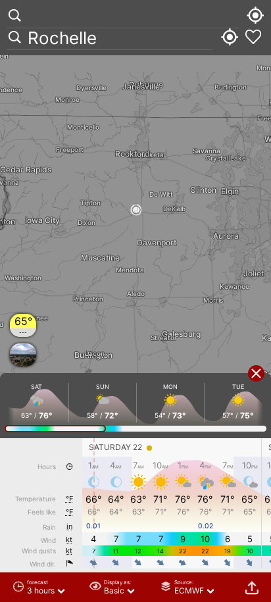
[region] (135, 301)
